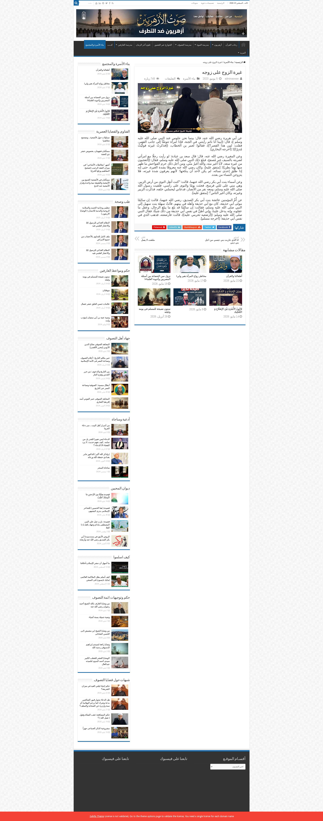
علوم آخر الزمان (143, 45)
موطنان (106, 290)
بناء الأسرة (228, 62)
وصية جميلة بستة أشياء (99, 617)
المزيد (243, 52)
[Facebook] (110, 3)
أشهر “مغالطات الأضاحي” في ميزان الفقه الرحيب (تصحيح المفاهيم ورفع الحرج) (96, 168)
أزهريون (218, 45)
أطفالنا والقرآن (234, 276)
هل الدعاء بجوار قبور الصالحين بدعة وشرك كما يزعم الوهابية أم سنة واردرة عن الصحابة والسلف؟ (95, 703)
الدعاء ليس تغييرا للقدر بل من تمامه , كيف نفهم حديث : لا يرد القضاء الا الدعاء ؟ (96, 442)
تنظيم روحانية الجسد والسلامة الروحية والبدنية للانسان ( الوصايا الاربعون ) (95, 210)
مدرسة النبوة (203, 45)
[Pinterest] (103, 3)
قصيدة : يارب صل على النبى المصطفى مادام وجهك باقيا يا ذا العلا (95, 524)
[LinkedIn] (99, 3)
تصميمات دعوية (207, 3)
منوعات (194, 3)
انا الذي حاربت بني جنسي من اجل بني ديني (222, 240)
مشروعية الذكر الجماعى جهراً (96, 728)
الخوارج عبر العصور (163, 45)
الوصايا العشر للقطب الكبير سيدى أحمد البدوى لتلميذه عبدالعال (97, 661)
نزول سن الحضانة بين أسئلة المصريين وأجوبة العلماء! (155, 278)
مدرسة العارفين (125, 45)
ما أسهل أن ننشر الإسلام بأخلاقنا (95, 563)
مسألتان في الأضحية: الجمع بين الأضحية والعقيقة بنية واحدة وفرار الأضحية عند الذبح (95, 183)
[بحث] (76, 3)
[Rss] (112, 3)
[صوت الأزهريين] (161, 23)
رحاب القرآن (231, 45)
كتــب (110, 45)
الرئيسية (220, 3)
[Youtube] (96, 3)
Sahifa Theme (97, 816)
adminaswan (232, 78)
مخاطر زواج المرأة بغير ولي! (191, 276)
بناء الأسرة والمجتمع (95, 45)
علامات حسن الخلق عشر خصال (95, 304)
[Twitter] (106, 3)
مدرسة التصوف (184, 45)
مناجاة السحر (104, 468)
